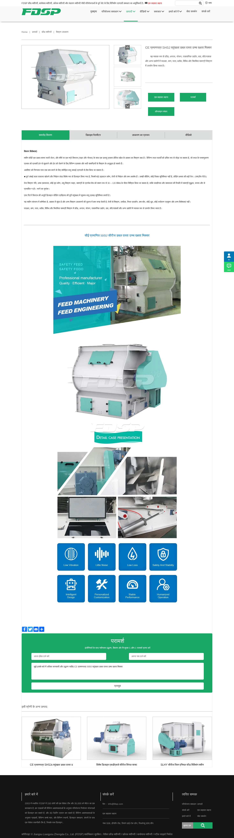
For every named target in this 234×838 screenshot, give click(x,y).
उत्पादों (129, 11)
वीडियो (143, 11)
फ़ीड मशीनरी (47, 32)
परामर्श (193, 97)
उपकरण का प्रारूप (140, 135)
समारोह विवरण (45, 135)
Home (24, 32)
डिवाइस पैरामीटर (93, 135)
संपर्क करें (206, 11)
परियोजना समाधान (110, 11)
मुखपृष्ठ (93, 11)
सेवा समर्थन (191, 11)
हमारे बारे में (174, 11)
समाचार (158, 11)
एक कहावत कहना (155, 3)
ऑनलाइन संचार (161, 111)
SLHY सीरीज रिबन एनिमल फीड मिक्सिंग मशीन (182, 764)
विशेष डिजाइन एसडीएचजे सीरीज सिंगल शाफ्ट (116, 764)
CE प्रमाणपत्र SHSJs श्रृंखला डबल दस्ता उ (51, 764)
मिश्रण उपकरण (62, 32)
